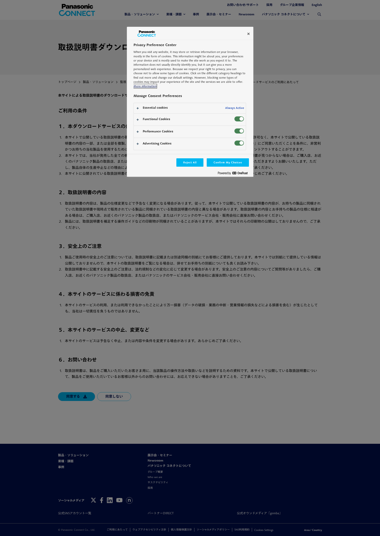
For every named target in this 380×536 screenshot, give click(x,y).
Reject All (190, 162)
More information (145, 86)
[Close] (248, 34)
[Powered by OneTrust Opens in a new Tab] (234, 174)
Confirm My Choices (228, 162)
